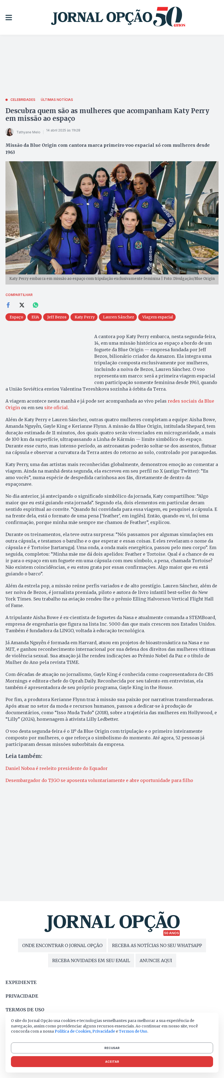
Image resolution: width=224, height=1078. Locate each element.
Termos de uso (24, 1009)
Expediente (21, 982)
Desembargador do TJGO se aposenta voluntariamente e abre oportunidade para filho (99, 780)
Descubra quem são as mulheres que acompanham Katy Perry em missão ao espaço (107, 115)
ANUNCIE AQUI (156, 960)
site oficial (56, 407)
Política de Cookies (73, 1031)
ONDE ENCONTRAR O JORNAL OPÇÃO (62, 945)
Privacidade (21, 996)
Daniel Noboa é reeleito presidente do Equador (56, 768)
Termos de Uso (133, 1031)
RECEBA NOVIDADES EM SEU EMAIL (91, 960)
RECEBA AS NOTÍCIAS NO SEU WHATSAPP (157, 945)
